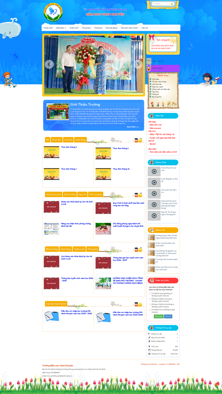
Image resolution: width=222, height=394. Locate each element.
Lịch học (68, 139)
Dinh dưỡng (69, 194)
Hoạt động (80, 139)
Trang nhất (48, 27)
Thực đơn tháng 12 (121, 169)
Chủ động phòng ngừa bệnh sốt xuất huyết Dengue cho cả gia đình (128, 224)
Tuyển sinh (74, 27)
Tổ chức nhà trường (159, 82)
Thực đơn (56, 139)
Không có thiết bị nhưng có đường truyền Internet (162, 300)
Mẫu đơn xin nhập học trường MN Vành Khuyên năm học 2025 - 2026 (76, 312)
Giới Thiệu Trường (85, 104)
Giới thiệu (60, 27)
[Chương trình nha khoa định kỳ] (151, 261)
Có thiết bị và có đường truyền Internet (163, 310)
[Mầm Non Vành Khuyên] (53, 12)
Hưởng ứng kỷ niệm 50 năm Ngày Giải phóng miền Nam (166, 236)
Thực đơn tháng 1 (69, 169)
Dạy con (82, 194)
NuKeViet (153, 364)
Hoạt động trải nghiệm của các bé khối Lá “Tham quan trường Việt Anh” (166, 253)
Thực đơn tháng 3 (69, 147)
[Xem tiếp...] (141, 138)
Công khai (86, 27)
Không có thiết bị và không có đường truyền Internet (163, 305)
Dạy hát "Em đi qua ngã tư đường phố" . (169, 213)
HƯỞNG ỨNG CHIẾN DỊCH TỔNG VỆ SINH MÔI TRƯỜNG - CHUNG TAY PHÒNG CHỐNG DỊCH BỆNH (128, 280)
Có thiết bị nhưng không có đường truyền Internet (162, 294)
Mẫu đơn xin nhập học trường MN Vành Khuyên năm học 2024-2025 (128, 313)
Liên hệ (145, 27)
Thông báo (93, 249)
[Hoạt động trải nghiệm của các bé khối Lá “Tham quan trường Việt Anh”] (151, 253)
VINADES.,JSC (174, 364)
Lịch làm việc (156, 84)
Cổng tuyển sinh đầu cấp (161, 89)
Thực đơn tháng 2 (120, 148)
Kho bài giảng (111, 27)
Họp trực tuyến (157, 87)
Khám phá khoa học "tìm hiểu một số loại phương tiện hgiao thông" (169, 204)
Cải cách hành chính (129, 27)
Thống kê (98, 27)
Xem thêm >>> (133, 126)
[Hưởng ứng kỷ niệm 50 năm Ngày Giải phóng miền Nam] (151, 237)
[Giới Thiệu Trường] (58, 111)
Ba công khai (156, 97)
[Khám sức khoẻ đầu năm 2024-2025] (151, 245)
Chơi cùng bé (95, 194)
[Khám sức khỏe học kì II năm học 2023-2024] (151, 269)
